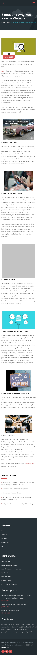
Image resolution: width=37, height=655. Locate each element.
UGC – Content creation (9, 584)
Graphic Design (6, 580)
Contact (3, 550)
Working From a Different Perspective (15, 489)
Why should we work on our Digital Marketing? (18, 504)
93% (2, 71)
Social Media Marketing (9, 565)
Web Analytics (6, 576)
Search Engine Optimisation (11, 569)
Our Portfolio (5, 542)
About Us (4, 535)
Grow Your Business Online (12, 493)
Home (3, 531)
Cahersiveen (30, 464)
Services (4, 538)
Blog (2, 546)
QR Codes (4, 573)
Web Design (5, 561)
